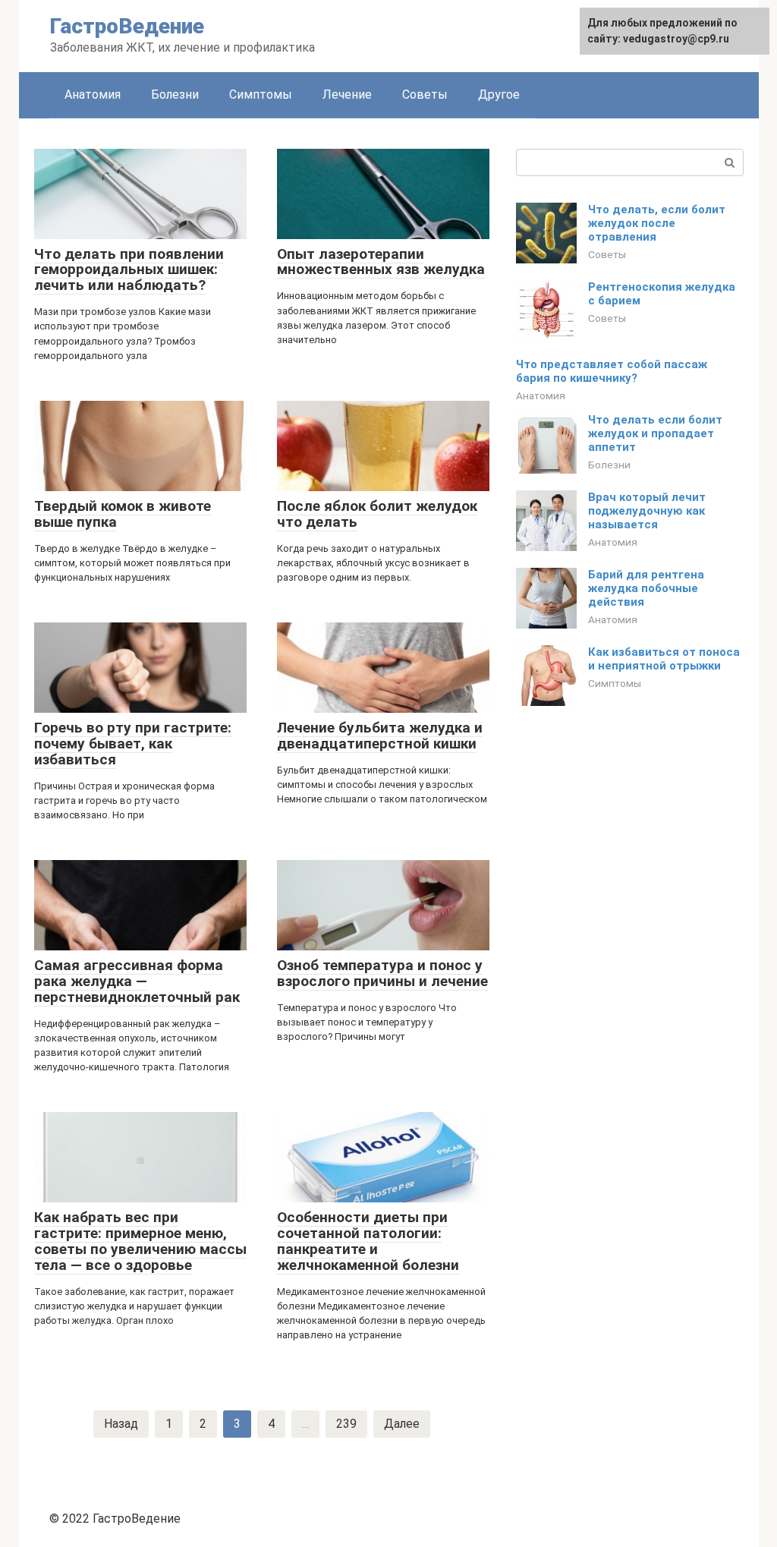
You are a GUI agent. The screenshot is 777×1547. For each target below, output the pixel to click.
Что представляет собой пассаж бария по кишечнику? (611, 371)
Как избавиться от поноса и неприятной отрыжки (664, 659)
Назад (121, 1423)
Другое (499, 94)
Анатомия (92, 94)
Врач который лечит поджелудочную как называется (647, 510)
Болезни (175, 94)
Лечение (347, 94)
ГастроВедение (127, 26)
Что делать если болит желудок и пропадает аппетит (655, 433)
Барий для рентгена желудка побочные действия (646, 588)
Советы (425, 94)
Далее (402, 1423)
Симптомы (260, 94)
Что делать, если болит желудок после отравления (656, 223)
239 (346, 1423)
